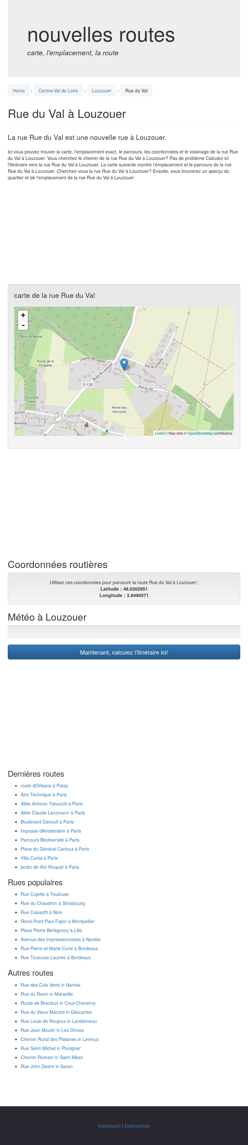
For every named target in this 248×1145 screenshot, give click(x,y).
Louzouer (101, 90)
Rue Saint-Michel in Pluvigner (51, 1048)
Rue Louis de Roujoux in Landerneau (59, 1021)
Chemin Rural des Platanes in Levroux (60, 1039)
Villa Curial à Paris (39, 858)
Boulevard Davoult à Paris (47, 821)
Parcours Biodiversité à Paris (50, 839)
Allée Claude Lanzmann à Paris (53, 812)
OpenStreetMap (200, 433)
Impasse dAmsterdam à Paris (51, 830)
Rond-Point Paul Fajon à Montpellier (58, 921)
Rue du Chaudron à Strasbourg (53, 903)
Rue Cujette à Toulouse (45, 894)
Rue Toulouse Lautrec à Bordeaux (56, 957)
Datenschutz (137, 1125)
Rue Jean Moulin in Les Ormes (52, 1030)
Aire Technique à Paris (44, 794)
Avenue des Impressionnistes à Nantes (60, 939)
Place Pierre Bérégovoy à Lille (51, 930)
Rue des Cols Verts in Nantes (50, 985)
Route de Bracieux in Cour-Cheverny (58, 1003)
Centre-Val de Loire (58, 90)
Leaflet (160, 433)
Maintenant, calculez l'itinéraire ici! (124, 652)
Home (19, 90)
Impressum (109, 1125)
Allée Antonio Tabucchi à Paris (52, 803)
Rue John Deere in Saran (47, 1066)
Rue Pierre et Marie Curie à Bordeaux (59, 948)
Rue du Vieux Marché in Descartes (56, 1012)
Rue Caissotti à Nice (41, 912)
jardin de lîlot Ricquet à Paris (50, 867)
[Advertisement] (124, 232)
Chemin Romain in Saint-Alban (52, 1057)
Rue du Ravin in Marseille (47, 994)
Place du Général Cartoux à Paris (55, 849)
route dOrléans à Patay (44, 785)
